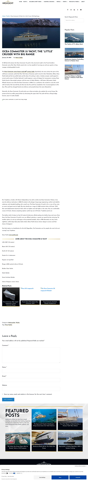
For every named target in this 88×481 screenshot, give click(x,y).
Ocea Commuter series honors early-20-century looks (19, 71)
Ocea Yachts (8, 324)
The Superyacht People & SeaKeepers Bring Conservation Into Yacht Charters (44, 424)
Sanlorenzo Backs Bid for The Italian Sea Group (44, 447)
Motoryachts (11, 322)
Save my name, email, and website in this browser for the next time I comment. (28, 394)
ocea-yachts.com (13, 235)
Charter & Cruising (49, 1)
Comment (5, 345)
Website (4, 385)
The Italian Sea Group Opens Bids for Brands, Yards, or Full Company (18, 447)
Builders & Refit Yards (35, 1)
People (58, 1)
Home (20, 1)
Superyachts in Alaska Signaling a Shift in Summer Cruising (70, 447)
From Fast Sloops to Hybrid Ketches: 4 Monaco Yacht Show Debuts (70, 424)
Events (64, 1)
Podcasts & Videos (74, 1)
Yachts (25, 1)
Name (4, 367)
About (83, 1)
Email (4, 376)
